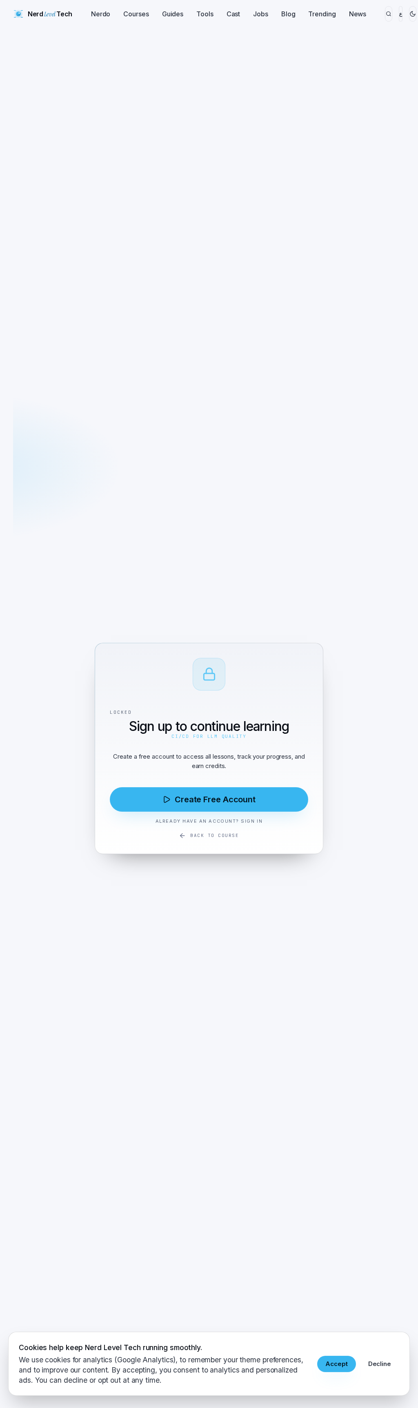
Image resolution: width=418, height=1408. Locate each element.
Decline (379, 1364)
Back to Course (214, 835)
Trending (322, 14)
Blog (288, 14)
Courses (136, 14)
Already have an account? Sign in (209, 821)
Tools (204, 14)
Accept (336, 1364)
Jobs (260, 14)
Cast (233, 14)
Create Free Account (215, 799)
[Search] (388, 14)
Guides (172, 14)
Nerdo (101, 14)
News (358, 14)
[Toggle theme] (412, 14)
